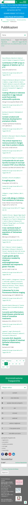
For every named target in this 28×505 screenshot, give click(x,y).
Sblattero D (14, 253)
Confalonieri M (6, 158)
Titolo (7, 40)
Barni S (13, 86)
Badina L (6, 82)
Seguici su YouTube (10, 454)
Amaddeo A (17, 178)
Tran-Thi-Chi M (20, 217)
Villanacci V (13, 249)
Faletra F (20, 58)
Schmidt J (5, 288)
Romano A (11, 80)
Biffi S (4, 279)
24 (19, 364)
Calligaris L (5, 193)
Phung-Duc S (6, 219)
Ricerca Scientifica (11, 20)
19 (3, 364)
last (7, 367)
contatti (15, 393)
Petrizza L (11, 286)
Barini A (18, 136)
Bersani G (17, 80)
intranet (14, 413)
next (3, 367)
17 (20, 361)
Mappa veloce (7, 387)
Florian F (4, 251)
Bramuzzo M (16, 331)
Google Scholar (13, 73)
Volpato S (5, 223)
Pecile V (22, 60)
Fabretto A (14, 58)
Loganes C (5, 331)
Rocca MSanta (6, 58)
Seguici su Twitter (6, 454)
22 (13, 364)
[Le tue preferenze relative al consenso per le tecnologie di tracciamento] (25, 502)
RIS (26, 42)
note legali (4, 446)
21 (9, 364)
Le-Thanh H (13, 219)
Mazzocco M (17, 221)
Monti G (16, 82)
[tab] (14, 387)
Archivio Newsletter (21, 463)
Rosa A (21, 286)
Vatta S (6, 221)
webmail (14, 418)
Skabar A (10, 60)
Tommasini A (6, 335)
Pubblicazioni (6, 21)
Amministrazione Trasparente (14, 379)
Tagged (20, 42)
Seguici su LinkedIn (13, 454)
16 (16, 361)
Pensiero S (5, 114)
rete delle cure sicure (15, 433)
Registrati (5, 472)
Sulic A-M (17, 251)
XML (24, 42)
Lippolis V (12, 282)
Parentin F (11, 112)
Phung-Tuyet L (12, 223)
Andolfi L (8, 279)
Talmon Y (10, 288)
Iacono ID (16, 84)
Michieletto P (19, 112)
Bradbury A (7, 253)
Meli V (9, 284)
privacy (4, 448)
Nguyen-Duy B (8, 217)
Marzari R (19, 249)
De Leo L (10, 215)
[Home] (2, 2)
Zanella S (5, 215)
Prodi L (17, 286)
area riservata (15, 398)
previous (8, 361)
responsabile (5, 450)
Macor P (4, 284)
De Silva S (5, 112)
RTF (17, 42)
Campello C (20, 158)
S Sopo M (5, 80)
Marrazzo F (12, 136)
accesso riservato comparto (14, 403)
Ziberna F (11, 221)
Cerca (4, 35)
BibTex (14, 42)
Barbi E (4, 195)
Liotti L (22, 86)
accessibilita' (5, 442)
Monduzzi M (15, 284)
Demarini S (11, 138)
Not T (14, 217)
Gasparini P (16, 60)
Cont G (5, 138)
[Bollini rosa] (19, 482)
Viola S (21, 82)
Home (2, 20)
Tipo (2, 42)
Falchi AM (6, 282)
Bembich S (5, 136)
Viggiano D (19, 88)
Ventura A (20, 253)
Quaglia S (19, 247)
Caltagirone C (16, 279)
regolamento (5, 440)
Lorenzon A (19, 282)
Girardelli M (15, 307)
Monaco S (5, 90)
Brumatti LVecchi (7, 305)
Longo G (11, 82)
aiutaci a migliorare (14, 423)
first (3, 361)
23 (16, 364)
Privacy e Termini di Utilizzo (10, 469)
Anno (5, 42)
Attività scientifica (21, 20)
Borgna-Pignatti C (9, 225)
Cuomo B (4, 88)
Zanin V (9, 307)
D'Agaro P (14, 158)
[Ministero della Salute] (19, 498)
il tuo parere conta (15, 428)
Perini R (11, 178)
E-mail (3, 463)
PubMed (4, 73)
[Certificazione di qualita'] (18, 490)
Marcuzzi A (15, 305)
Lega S (10, 331)
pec (15, 408)
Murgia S (16, 288)
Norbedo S (5, 178)
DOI (8, 73)
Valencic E (21, 333)
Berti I (21, 193)
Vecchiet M (11, 251)
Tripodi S (4, 84)
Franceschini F (12, 88)
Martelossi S (5, 249)
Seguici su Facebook (2, 454)
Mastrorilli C (7, 86)
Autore (3, 40)
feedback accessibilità (7, 444)
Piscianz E (15, 333)
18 (23, 361)
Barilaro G (10, 84)
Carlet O (4, 60)
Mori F (18, 86)
